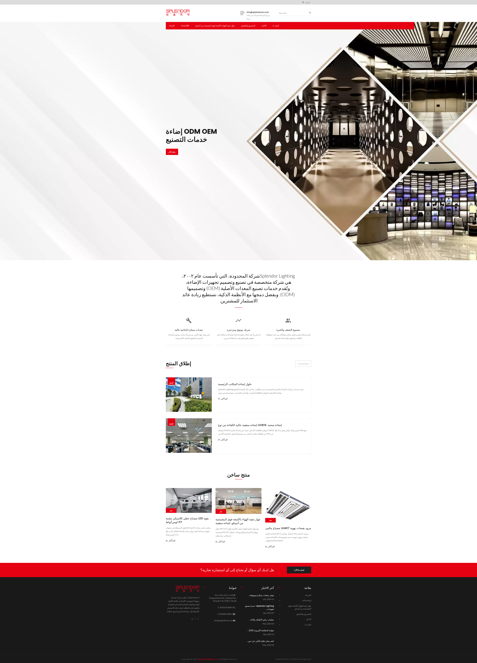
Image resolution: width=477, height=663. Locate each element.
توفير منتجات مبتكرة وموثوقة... (261, 595)
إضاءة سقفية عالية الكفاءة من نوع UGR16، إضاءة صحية (250, 425)
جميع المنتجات (303, 363)
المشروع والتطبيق (248, 25)
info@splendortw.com (258, 12)
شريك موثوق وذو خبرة (238, 330)
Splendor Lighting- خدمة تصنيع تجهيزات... (259, 608)
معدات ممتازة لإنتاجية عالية (189, 330)
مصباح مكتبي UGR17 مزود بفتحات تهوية (238, 528)
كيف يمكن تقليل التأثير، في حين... (260, 641)
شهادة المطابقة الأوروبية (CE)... (260, 630)
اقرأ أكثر (224, 398)
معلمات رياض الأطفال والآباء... (261, 619)
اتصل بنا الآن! (299, 570)
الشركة (172, 25)
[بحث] (309, 12)
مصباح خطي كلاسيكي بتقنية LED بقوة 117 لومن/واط (286, 520)
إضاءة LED (185, 25)
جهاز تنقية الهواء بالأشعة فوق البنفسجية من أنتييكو (215, 25)
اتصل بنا (276, 25)
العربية (307, 2)
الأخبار (264, 25)
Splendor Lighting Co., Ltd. (209, 659)
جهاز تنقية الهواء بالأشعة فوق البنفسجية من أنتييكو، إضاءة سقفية (188, 521)
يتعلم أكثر (237, 148)
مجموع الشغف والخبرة (288, 330)
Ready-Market (282, 659)
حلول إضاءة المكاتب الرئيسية (235, 384)
